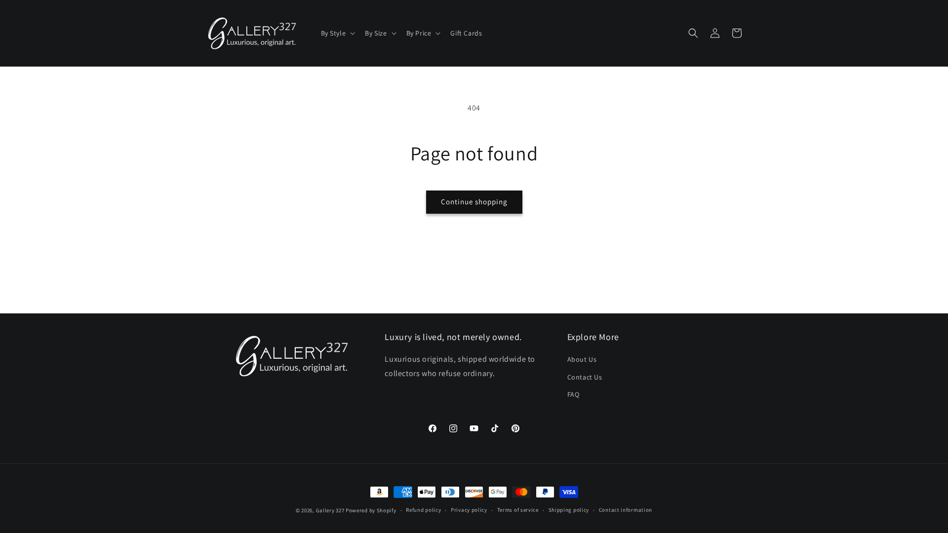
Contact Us (584, 376)
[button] (337, 33)
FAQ (573, 393)
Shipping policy (569, 509)
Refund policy (423, 509)
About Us (582, 359)
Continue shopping (474, 201)
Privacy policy (469, 509)
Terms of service (518, 509)
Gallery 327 (330, 510)
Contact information (625, 509)
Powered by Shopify (371, 510)
